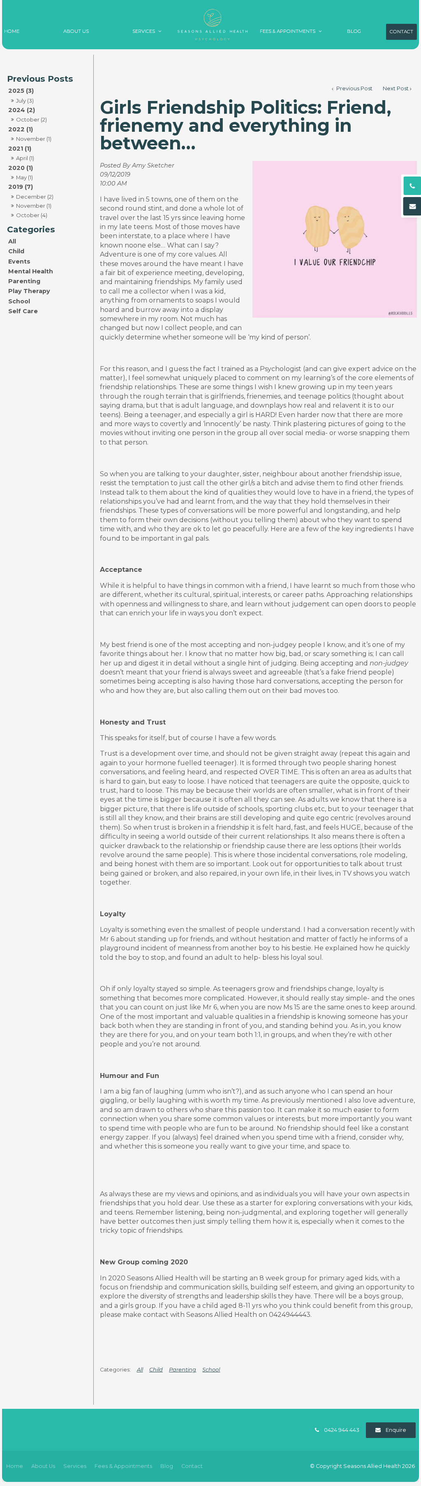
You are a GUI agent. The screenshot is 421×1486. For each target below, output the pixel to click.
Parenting (24, 281)
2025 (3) (21, 90)
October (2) (31, 119)
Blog (354, 31)
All (12, 241)
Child (16, 251)
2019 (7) (20, 186)
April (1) (25, 158)
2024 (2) (21, 110)
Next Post (396, 88)
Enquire (396, 1430)
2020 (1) (20, 168)
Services (143, 31)
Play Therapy (29, 291)
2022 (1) (20, 129)
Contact (401, 31)
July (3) (25, 100)
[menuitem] (14, 1466)
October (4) (31, 215)
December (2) (34, 196)
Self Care (23, 311)
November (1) (33, 138)
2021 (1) (19, 148)
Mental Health (30, 271)
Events (19, 261)
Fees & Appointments (287, 31)
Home (11, 31)
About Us (76, 31)
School (19, 301)
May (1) (24, 177)
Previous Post (353, 88)
